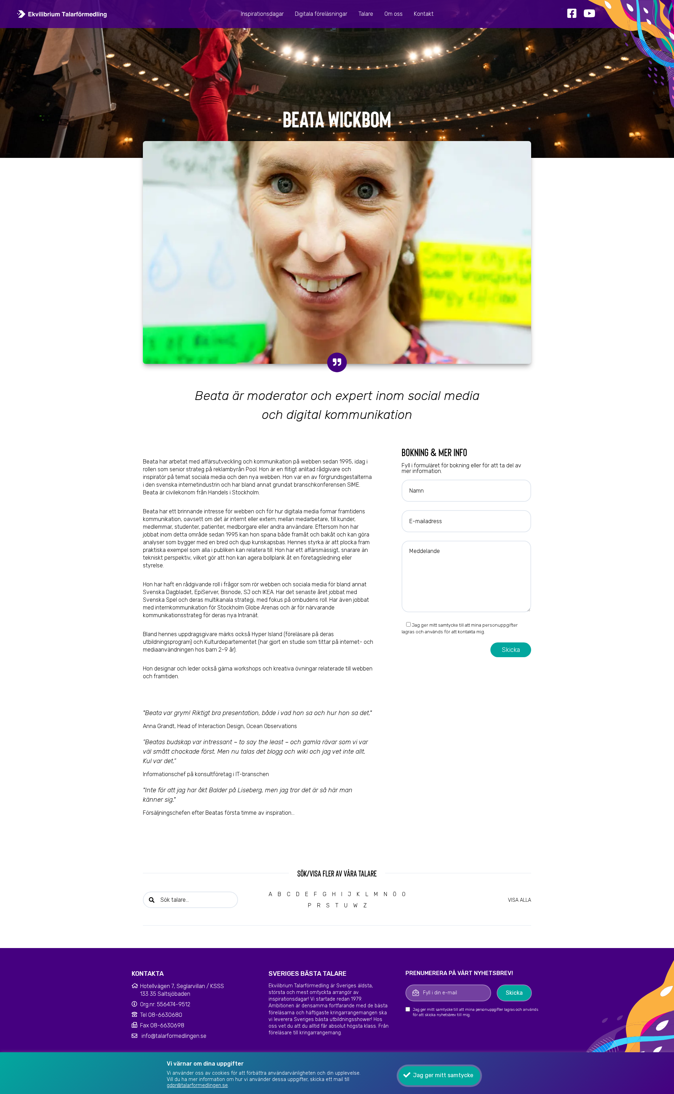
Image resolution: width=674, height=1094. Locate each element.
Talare (365, 14)
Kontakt (424, 14)
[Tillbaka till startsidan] (62, 14)
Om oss (393, 14)
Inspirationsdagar (262, 14)
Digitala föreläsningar (321, 14)
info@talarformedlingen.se (173, 1036)
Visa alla (519, 900)
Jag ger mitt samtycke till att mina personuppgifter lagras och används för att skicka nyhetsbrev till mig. (475, 1012)
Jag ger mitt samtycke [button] (443, 1075)
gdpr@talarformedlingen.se (197, 1085)
